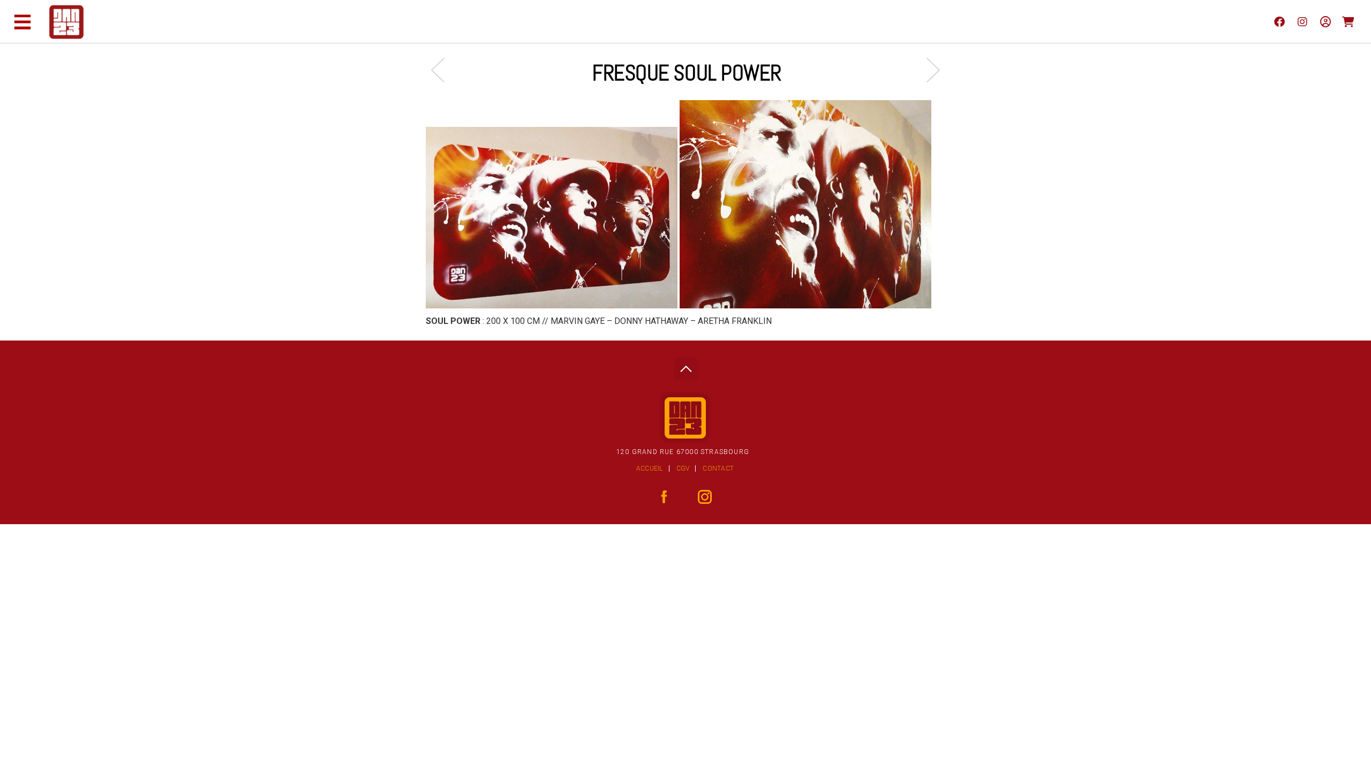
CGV (683, 468)
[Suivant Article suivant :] (928, 70)
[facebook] (1279, 21)
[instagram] (1302, 21)
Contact (718, 468)
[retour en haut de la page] (685, 366)
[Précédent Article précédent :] (443, 70)
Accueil (649, 468)
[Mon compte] (1325, 21)
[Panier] (1348, 21)
